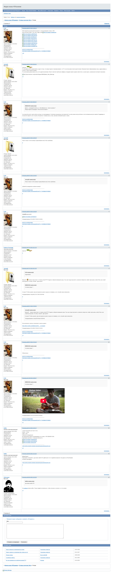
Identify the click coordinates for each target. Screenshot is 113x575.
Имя (8, 521)
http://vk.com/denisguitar (27, 49)
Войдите (13, 17)
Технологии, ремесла (45, 549)
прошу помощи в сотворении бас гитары (15, 549)
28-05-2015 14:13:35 (32, 453)
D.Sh (5, 28)
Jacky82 (6, 64)
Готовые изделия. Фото (25, 20)
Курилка (42, 560)
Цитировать (106, 61)
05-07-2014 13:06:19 (32, 28)
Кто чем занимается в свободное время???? (16, 560)
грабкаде (26, 488)
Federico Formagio (8, 247)
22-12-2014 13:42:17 (32, 428)
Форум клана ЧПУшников (11, 20)
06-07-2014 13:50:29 (32, 137)
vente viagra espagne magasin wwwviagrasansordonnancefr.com (36, 445)
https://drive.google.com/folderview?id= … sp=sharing (33, 325)
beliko (5, 428)
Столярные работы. (10, 557)
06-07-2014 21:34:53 (32, 175)
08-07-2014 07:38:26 (32, 306)
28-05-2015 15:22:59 (32, 477)
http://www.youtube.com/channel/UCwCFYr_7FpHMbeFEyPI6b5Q (36, 51)
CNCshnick (6, 477)
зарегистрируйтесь (21, 17)
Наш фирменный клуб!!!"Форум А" (12, 10)
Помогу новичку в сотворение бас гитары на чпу (17, 552)
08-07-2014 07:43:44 (32, 342)
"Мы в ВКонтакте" (42, 10)
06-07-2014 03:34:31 (32, 64)
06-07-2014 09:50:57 (32, 101)
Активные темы (7, 13)
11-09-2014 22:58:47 (32, 378)
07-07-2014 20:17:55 (32, 268)
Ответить (106, 23)
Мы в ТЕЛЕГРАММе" (31, 10)
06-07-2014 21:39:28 (32, 211)
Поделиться (25, 28)
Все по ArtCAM (43, 555)
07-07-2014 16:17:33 (32, 247)
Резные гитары (9, 555)
